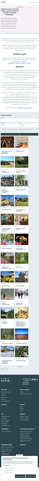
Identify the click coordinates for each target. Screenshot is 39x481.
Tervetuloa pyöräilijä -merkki (12, 129)
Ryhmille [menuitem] (22, 414)
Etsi (30, 2)
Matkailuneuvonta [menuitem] (5, 416)
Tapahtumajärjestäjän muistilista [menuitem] (6, 451)
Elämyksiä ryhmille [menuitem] (24, 418)
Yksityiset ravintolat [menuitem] (24, 416)
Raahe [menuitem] (21, 410)
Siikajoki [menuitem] (21, 407)
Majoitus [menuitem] (22, 392)
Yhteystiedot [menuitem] (4, 418)
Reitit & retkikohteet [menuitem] (5, 401)
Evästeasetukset (19, 455)
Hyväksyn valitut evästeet (31, 476)
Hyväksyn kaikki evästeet (20, 476)
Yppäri (28, 63)
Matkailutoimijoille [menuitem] (6, 445)
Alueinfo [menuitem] (22, 404)
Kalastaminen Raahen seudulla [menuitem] (25, 441)
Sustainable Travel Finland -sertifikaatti (25, 129)
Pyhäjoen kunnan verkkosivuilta (24, 108)
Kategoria (2, 123)
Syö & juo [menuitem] (4, 404)
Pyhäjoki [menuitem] (22, 408)
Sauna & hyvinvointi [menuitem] (5, 392)
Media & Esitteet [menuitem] (5, 422)
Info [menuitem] (2, 414)
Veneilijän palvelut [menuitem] (24, 435)
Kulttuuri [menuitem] (3, 395)
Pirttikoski (23, 63)
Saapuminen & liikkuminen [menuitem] (26, 393)
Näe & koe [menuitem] (4, 389)
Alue (20, 123)
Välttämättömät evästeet (10, 468)
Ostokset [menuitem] (3, 399)
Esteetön (4, 129)
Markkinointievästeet (9, 472)
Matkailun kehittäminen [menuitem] (6, 449)
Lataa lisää (19, 366)
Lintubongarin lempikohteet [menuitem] (26, 431)
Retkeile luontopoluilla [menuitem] (25, 437)
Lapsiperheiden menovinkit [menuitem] (26, 438)
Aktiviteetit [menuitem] (3, 393)
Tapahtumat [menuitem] (5, 429)
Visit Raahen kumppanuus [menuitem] (7, 447)
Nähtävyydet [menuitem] (4, 397)
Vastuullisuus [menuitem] (4, 423)
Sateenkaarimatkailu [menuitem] (6, 425)
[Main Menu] (37, 2)
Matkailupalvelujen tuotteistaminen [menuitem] (5, 454)
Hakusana (2, 117)
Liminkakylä (11, 63)
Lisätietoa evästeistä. (6, 465)
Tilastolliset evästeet (9, 470)
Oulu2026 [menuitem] (22, 445)
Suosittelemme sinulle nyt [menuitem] (27, 429)
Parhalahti (17, 63)
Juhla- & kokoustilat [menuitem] (24, 420)
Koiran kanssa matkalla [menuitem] (25, 433)
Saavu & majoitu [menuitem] (24, 389)
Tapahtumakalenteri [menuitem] (6, 431)
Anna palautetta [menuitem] (5, 420)
